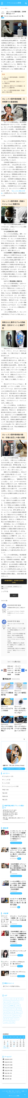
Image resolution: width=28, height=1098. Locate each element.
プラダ (12, 1022)
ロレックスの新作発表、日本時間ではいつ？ (12, 586)
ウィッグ (6, 779)
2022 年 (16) (8, 1070)
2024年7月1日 (12, 621)
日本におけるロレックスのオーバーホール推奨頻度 (10, 670)
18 (7, 1044)
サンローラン (7, 1018)
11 (7, 1043)
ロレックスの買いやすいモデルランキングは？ (20, 711)
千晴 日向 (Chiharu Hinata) (10, 16)
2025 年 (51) (8, 1062)
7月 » (7, 1047)
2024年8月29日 (12, 605)
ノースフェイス (14, 1002)
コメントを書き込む (14, 662)
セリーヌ (11, 1012)
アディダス (19, 999)
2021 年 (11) (8, 1073)
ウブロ (19, 1009)
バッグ (6, 783)
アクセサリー (8, 776)
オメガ (5, 1012)
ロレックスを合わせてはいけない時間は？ (7, 728)
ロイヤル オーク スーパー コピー (10, 814)
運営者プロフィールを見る (14, 768)
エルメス (6, 1005)
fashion (11, 1005)
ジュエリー (6, 1022)
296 (20, 16)
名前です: (5, 765)
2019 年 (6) (8, 1079)
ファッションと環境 (14, 3)
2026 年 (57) (8, 1059)
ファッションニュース (11, 786)
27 (14, 1046)
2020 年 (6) (8, 1076)
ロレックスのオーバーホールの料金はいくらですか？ (20, 728)
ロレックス (5, 588)
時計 (3, 17)
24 (4, 1046)
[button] (14, 595)
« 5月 (4, 1047)
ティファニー (15, 1018)
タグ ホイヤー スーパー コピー (10, 810)
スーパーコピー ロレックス (9, 811)
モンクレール (17, 1015)
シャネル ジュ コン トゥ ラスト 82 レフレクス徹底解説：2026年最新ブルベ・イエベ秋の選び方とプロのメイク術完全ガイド (18, 835)
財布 (5, 796)
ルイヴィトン (7, 999)
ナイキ (13, 999)
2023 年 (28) (8, 1067)
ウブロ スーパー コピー (8, 815)
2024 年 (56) (8, 1065)
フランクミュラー (8, 1015)
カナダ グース (12, 1009)
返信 (19, 605)
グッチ (5, 1009)
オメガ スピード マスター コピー (10, 813)
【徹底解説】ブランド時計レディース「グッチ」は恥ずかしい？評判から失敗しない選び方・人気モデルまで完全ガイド (18, 852)
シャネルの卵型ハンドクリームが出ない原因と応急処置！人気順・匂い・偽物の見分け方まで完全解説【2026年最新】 (18, 885)
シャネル (18, 1005)
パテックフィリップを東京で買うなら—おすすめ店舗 (18, 670)
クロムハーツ (18, 1012)
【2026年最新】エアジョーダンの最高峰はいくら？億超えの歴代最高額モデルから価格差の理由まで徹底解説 (18, 868)
